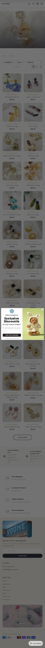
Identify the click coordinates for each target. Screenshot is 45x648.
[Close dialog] (42, 309)
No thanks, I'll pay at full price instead (11, 338)
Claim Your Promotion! (11, 335)
